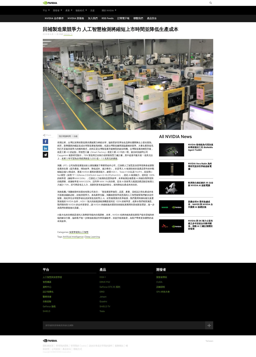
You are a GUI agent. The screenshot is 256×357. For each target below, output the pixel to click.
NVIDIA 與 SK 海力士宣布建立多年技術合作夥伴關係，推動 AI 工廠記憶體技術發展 (200, 224)
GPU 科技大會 (163, 291)
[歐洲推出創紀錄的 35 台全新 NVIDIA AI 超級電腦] (171, 188)
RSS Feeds (107, 18)
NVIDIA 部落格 (76, 18)
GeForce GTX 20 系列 (110, 287)
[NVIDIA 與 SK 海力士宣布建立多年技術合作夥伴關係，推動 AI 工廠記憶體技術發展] (171, 226)
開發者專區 (161, 277)
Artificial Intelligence (73, 236)
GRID (102, 291)
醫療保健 (47, 296)
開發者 (56, 10)
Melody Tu (68, 34)
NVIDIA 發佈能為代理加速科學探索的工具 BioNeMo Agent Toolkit (200, 147)
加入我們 (93, 18)
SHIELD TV (105, 306)
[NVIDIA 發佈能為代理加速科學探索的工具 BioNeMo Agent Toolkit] (171, 150)
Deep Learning (92, 236)
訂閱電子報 (123, 18)
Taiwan (209, 340)
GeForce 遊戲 (49, 306)
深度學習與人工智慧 (78, 232)
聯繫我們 (138, 18)
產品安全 (152, 18)
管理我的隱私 (62, 345)
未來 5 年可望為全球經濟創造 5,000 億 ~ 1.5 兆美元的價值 (89, 158)
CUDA (159, 282)
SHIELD (46, 311)
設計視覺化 (48, 291)
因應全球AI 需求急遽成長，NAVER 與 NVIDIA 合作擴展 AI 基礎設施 (200, 204)
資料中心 (47, 287)
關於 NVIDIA (108, 10)
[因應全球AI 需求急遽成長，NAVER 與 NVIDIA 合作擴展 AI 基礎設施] (171, 207)
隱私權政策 (48, 345)
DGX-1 (103, 277)
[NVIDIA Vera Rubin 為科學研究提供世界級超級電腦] (171, 169)
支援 (92, 10)
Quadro (103, 301)
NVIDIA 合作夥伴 (54, 18)
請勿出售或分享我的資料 (100, 345)
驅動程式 (80, 10)
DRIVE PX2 (105, 282)
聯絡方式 (77, 349)
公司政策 (56, 349)
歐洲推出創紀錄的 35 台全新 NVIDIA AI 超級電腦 (200, 184)
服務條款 (119, 345)
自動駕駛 (47, 301)
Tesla (102, 311)
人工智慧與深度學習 (52, 277)
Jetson (103, 296)
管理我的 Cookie (79, 345)
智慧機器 (47, 282)
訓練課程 (160, 287)
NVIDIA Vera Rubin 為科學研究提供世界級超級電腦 (200, 166)
